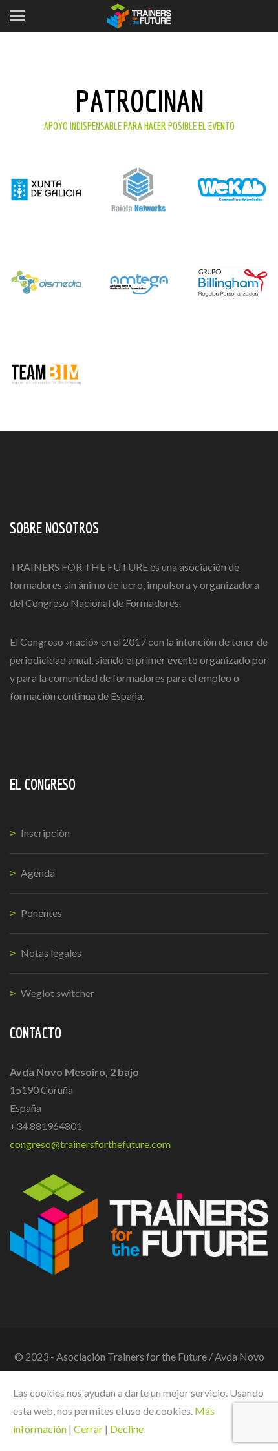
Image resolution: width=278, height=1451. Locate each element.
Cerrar (88, 1429)
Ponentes (41, 913)
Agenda (38, 873)
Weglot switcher (57, 993)
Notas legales (51, 953)
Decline (127, 1429)
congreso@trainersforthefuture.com (90, 1144)
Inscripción (45, 833)
